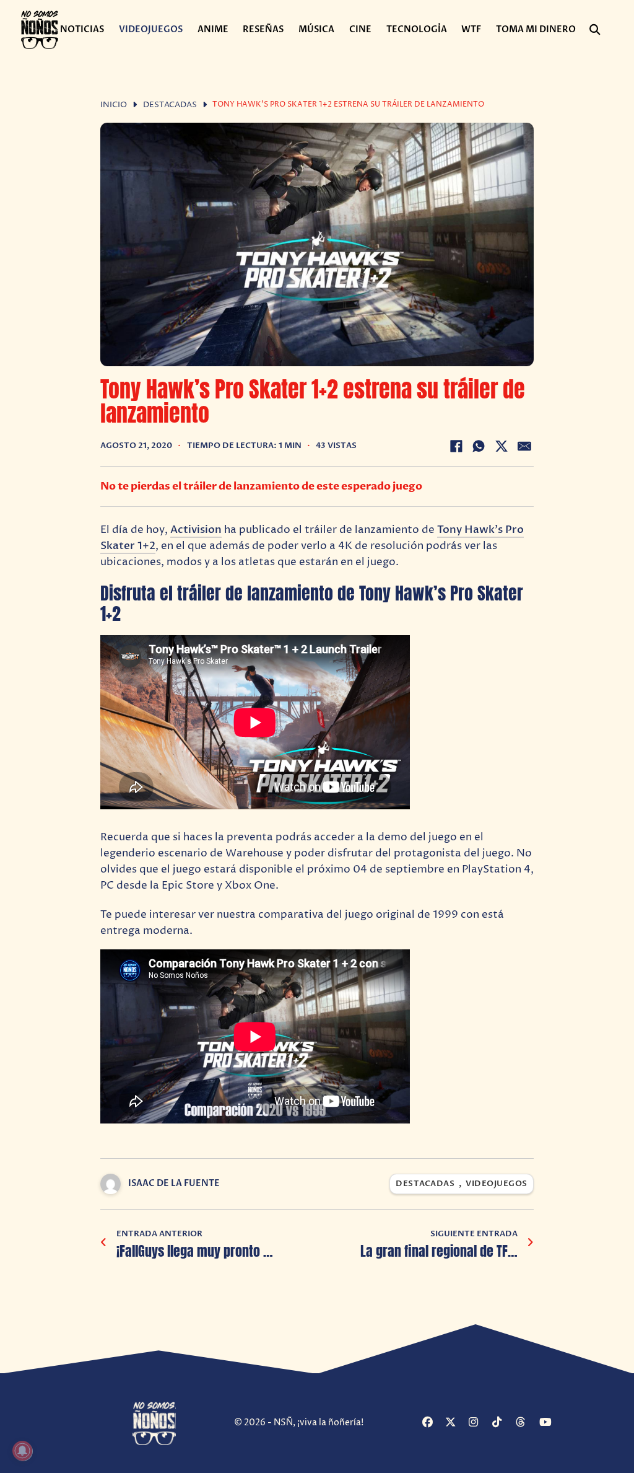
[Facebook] (456, 446)
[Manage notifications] (22, 1451)
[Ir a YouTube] (549, 1423)
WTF (471, 29)
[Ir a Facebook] (432, 1423)
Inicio (113, 105)
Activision (196, 529)
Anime (213, 29)
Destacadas (170, 105)
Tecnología (416, 29)
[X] (501, 446)
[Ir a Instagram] (479, 1423)
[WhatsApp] (478, 446)
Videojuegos (151, 29)
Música (316, 29)
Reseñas (263, 29)
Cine (360, 29)
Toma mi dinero (536, 29)
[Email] (524, 446)
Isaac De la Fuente (174, 1183)
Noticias (82, 29)
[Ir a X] (455, 1423)
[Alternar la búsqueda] (594, 29)
